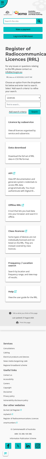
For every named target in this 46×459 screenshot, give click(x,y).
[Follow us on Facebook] (8, 446)
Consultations (9, 348)
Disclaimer (7, 392)
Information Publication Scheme (23, 438)
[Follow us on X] (18, 446)
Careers (6, 383)
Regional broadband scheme (15, 365)
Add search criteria (17, 111)
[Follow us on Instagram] (38, 446)
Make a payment (23, 29)
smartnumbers (9, 422)
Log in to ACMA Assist (23, 36)
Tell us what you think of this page (23, 313)
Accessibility (8, 379)
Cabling (6, 352)
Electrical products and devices (16, 357)
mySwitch (7, 414)
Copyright (7, 387)
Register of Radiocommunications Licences (21, 418)
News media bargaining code (15, 361)
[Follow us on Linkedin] (28, 446)
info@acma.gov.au (13, 72)
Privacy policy (8, 396)
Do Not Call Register (11, 410)
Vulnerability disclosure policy (15, 400)
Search (34, 112)
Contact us (7, 375)
